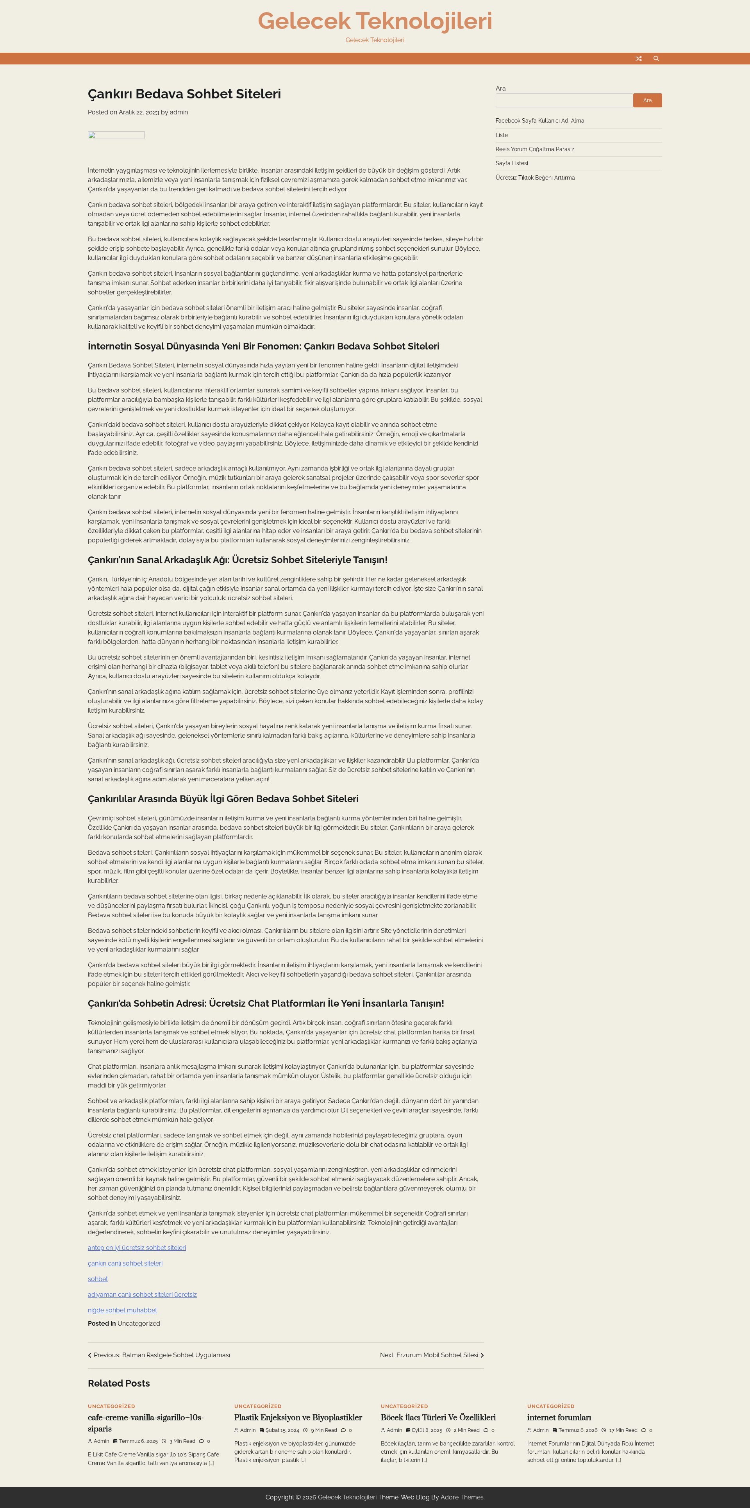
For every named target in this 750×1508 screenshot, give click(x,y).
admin (179, 112)
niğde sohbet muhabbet (122, 1310)
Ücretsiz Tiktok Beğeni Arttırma (535, 178)
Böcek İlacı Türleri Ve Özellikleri (438, 1418)
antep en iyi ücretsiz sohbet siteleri (137, 1247)
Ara (501, 88)
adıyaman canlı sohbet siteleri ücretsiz (142, 1294)
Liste (502, 135)
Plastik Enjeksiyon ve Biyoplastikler (298, 1418)
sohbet (98, 1279)
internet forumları (559, 1418)
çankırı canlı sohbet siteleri (125, 1263)
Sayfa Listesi (512, 163)
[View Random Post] (639, 58)
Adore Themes (462, 1497)
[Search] (656, 58)
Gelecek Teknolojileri (375, 20)
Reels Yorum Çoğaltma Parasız (535, 149)
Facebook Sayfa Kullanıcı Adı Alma (540, 121)
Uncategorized (139, 1323)
